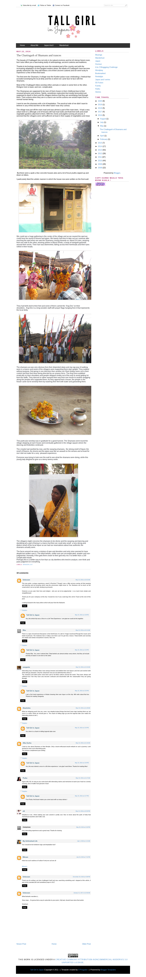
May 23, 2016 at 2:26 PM (82, 762)
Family (98, 86)
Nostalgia (99, 76)
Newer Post (21, 944)
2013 (100, 150)
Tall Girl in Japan (33, 615)
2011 (100, 157)
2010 (100, 161)
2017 (100, 112)
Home (22, 45)
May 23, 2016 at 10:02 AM (83, 579)
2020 (100, 101)
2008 (100, 168)
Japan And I (49, 45)
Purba (25, 778)
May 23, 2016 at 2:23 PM (82, 650)
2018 (100, 108)
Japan (97, 61)
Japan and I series (102, 80)
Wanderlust (63, 45)
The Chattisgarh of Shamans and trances (39, 55)
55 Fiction (99, 83)
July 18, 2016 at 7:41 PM (83, 857)
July (102, 122)
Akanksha (26, 708)
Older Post (86, 944)
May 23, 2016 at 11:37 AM (83, 778)
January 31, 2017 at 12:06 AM (81, 892)
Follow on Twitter (45, 5)
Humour (98, 64)
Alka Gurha (27, 743)
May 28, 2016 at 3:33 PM (83, 827)
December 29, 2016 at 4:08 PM (81, 876)
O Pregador (82, 970)
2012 (100, 153)
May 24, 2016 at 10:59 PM (83, 811)
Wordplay (99, 70)
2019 (100, 105)
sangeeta (26, 667)
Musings (98, 55)
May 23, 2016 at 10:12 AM (83, 630)
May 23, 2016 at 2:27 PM (82, 796)
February (104, 139)
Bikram (25, 857)
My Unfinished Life (30, 841)
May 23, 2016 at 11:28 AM (83, 708)
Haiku (97, 89)
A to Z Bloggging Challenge (106, 67)
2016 (100, 115)
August (103, 119)
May (102, 126)
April (102, 136)
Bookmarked (100, 73)
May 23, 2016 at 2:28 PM (82, 615)
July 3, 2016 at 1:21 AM (83, 841)
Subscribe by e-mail (29, 5)
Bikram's (24, 866)
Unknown (26, 580)
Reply (24, 606)
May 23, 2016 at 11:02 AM (83, 667)
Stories (98, 92)
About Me (34, 45)
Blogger (117, 173)
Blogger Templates (108, 970)
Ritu (24, 630)
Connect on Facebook (62, 5)
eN (24, 811)
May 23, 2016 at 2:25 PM (82, 690)
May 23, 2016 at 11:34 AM (83, 743)
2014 (100, 146)
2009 (100, 164)
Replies (24, 610)
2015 (100, 143)
